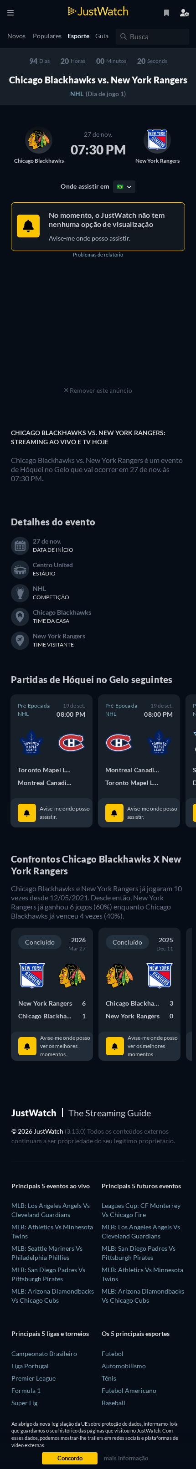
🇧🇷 (120, 186)
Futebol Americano (129, 1390)
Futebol (113, 1353)
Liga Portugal (30, 1366)
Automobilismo (124, 1366)
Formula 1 (26, 1390)
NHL (76, 94)
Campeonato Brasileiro (44, 1353)
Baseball (113, 1403)
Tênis (109, 1378)
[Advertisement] (98, 327)
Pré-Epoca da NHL (34, 709)
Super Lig (24, 1403)
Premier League (33, 1378)
